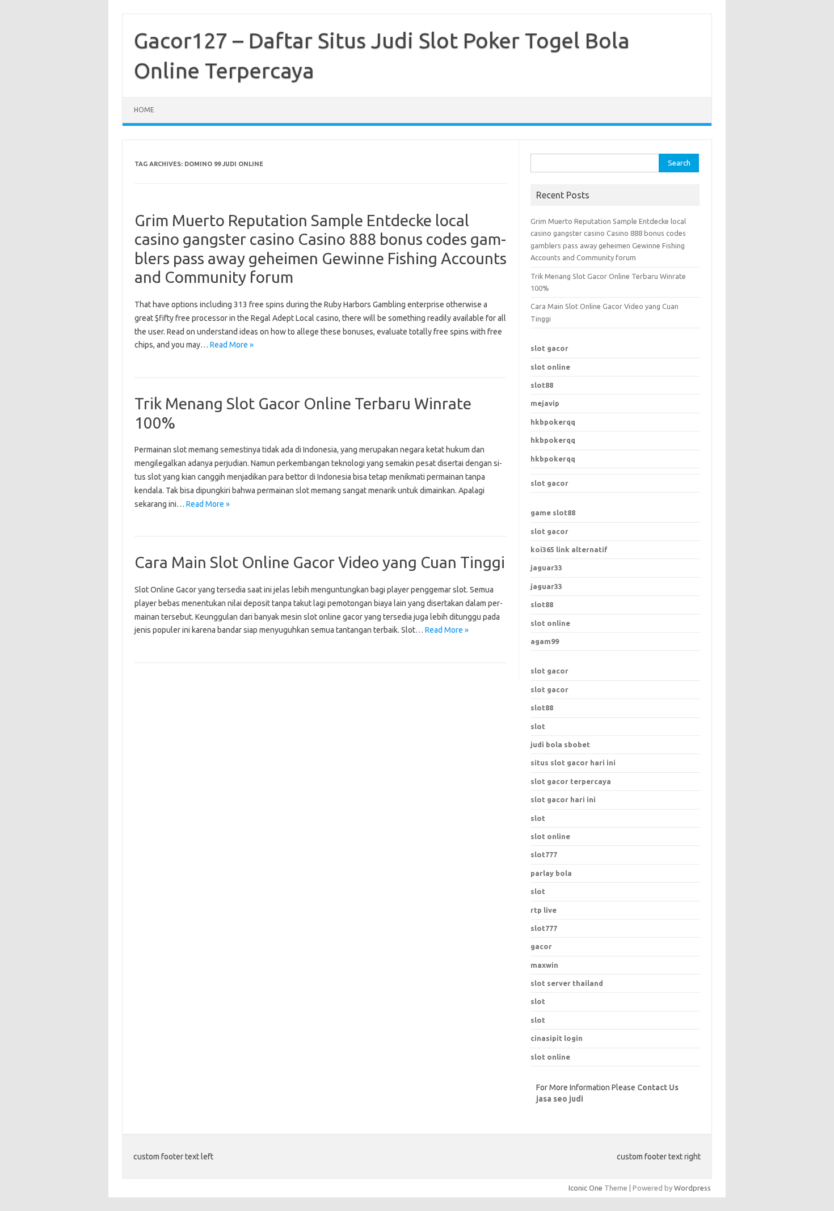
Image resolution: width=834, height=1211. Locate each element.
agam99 (544, 641)
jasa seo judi (559, 1098)
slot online (550, 367)
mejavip (544, 403)
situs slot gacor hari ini (573, 763)
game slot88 (552, 512)
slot (537, 726)
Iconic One (585, 1188)
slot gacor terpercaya (570, 781)
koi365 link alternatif (569, 549)
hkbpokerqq (552, 422)
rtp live (543, 910)
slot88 (541, 385)
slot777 (543, 928)
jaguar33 (546, 567)
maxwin (544, 965)
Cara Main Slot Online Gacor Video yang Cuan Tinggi (319, 562)
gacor (541, 946)
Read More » (232, 344)
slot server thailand (566, 983)
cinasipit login (556, 1038)
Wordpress (692, 1188)
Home (144, 109)
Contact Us (658, 1087)
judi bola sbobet (560, 744)
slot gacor (549, 348)
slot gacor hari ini (563, 799)
